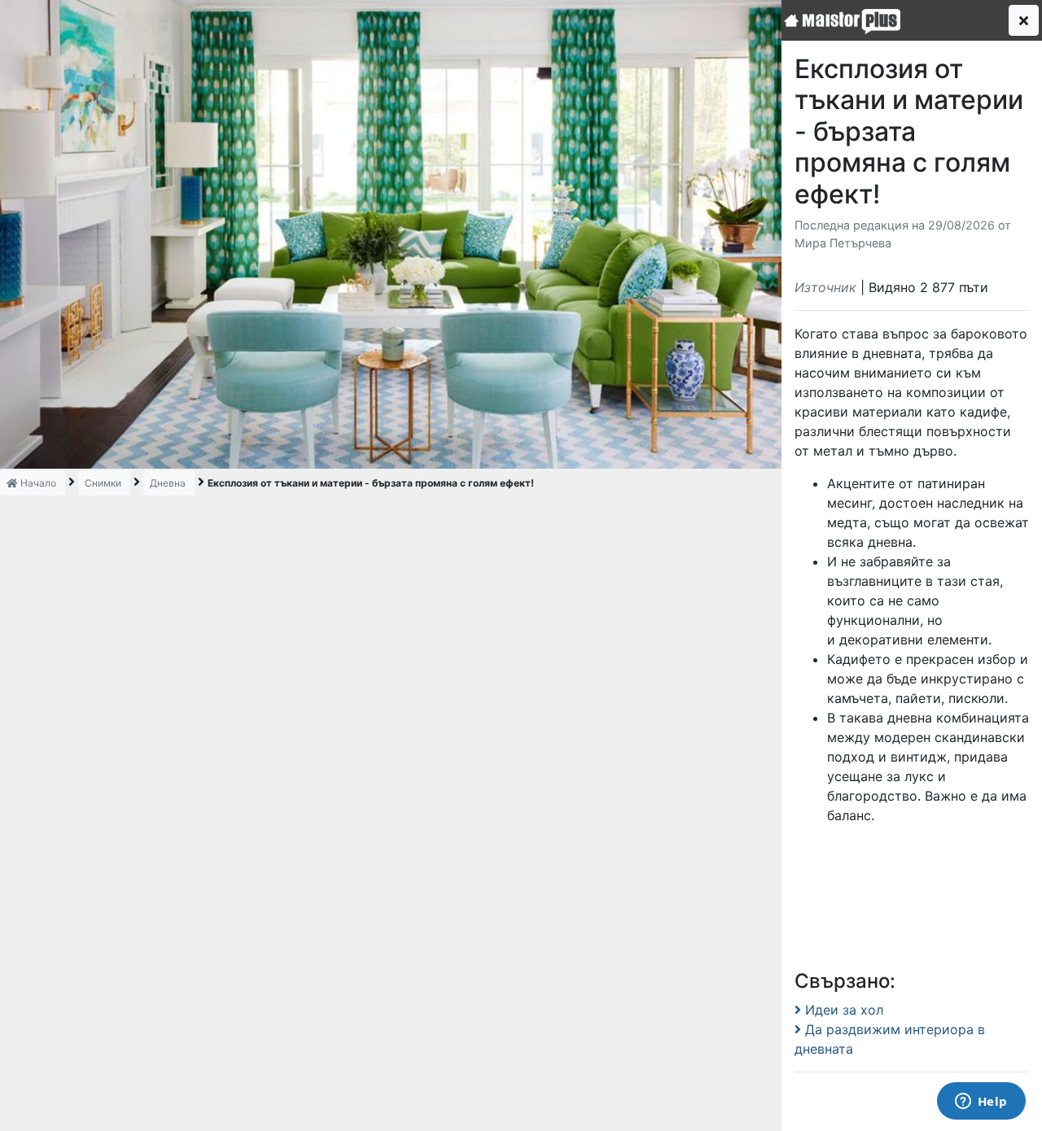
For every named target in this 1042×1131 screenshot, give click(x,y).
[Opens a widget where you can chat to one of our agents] (981, 1102)
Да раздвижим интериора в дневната (890, 1039)
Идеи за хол (842, 1010)
